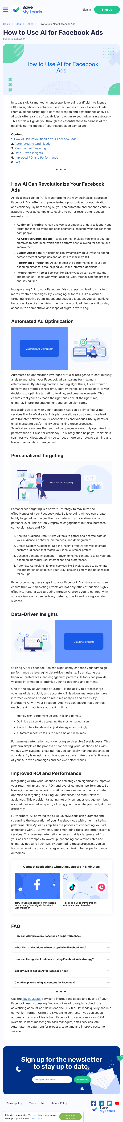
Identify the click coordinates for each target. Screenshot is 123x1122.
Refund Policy (59, 1103)
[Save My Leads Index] (105, 1109)
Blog (18, 23)
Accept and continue (70, 1116)
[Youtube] (117, 1102)
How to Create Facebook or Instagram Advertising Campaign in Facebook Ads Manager (36, 905)
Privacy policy (14, 1103)
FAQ (17, 162)
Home (6, 23)
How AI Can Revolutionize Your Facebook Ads (45, 139)
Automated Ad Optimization (33, 143)
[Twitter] (109, 1102)
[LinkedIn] (101, 1102)
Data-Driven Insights (29, 153)
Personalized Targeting (30, 148)
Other (30, 23)
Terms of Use (36, 1103)
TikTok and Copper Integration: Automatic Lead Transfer (80, 904)
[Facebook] (93, 1102)
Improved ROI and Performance (36, 157)
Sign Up (107, 9)
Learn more (36, 1118)
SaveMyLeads (31, 998)
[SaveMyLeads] (29, 9)
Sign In (86, 9)
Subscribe (82, 1079)
